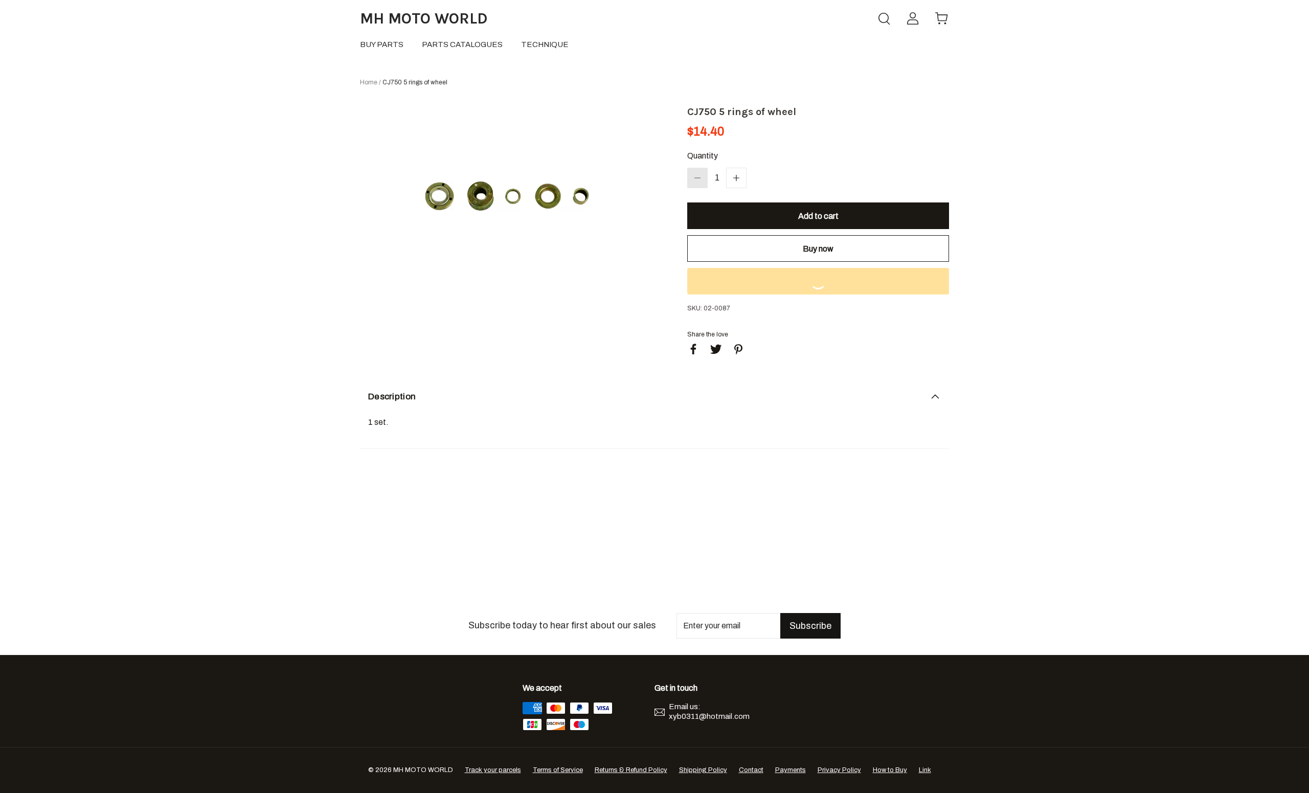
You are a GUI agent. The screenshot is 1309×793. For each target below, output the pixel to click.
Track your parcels (493, 770)
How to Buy (890, 770)
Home (368, 82)
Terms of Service (558, 770)
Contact (751, 770)
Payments (790, 770)
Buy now (818, 248)
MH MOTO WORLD (424, 18)
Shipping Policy (703, 770)
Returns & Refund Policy (631, 770)
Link (925, 770)
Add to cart (818, 216)
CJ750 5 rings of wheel (414, 82)
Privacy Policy (839, 770)
